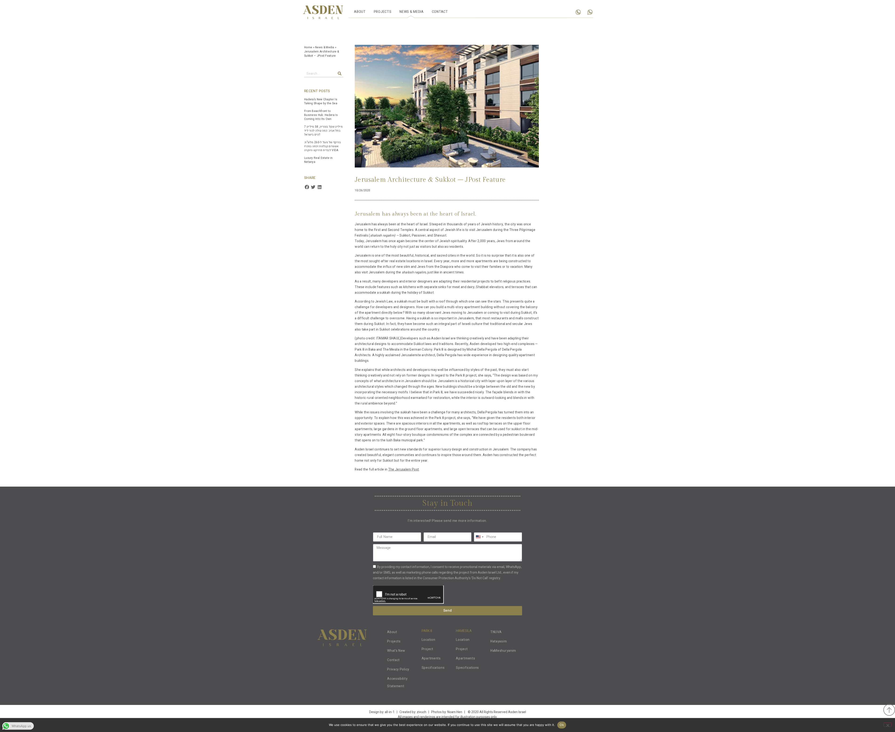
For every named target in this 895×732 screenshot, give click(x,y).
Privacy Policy (398, 669)
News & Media (324, 47)
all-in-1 (390, 712)
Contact (393, 660)
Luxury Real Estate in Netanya (318, 160)
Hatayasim (498, 641)
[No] (888, 725)
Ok (562, 725)
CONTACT (440, 11)
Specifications (433, 667)
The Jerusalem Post (403, 469)
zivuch (421, 712)
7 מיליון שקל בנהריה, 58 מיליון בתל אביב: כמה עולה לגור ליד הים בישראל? (323, 131)
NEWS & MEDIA (411, 11)
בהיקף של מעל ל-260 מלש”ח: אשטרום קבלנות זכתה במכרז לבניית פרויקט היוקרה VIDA (322, 146)
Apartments (431, 658)
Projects (394, 641)
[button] (307, 187)
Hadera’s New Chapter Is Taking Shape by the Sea (320, 101)
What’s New (396, 650)
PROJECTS (383, 11)
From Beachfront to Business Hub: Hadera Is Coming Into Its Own (321, 115)
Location (428, 639)
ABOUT (360, 11)
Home (308, 47)
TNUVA (496, 632)
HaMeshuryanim (503, 650)
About (392, 632)
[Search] (339, 73)
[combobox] (479, 537)
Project (427, 649)
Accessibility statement (397, 682)
